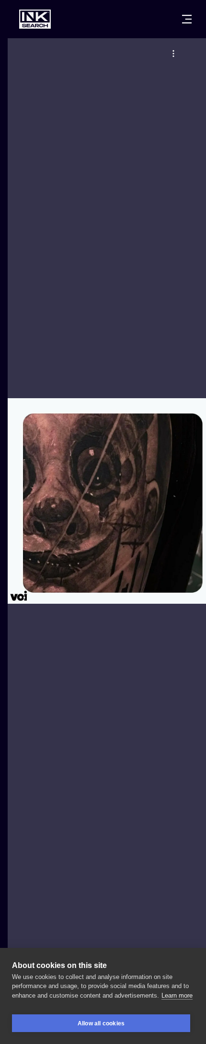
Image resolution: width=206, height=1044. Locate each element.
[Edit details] (173, 53)
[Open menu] (186, 19)
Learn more (177, 995)
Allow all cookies (101, 1023)
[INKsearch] (35, 19)
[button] (173, 53)
